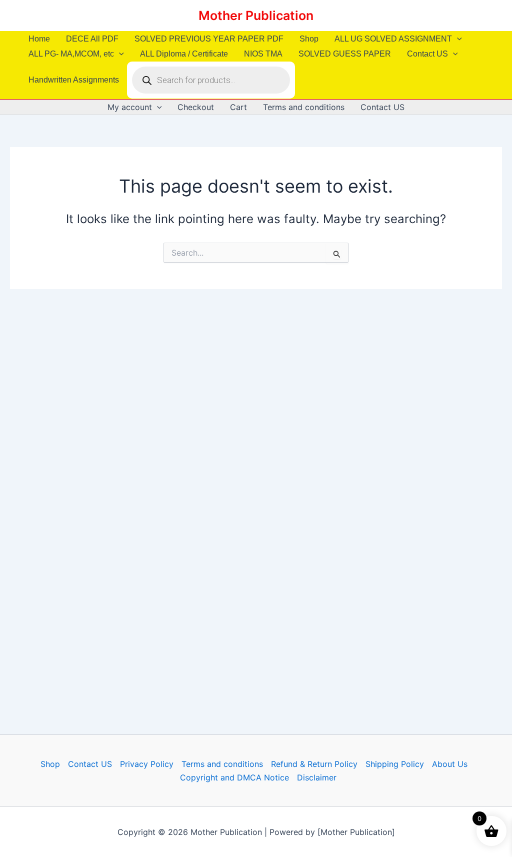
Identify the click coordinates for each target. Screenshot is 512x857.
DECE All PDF (92, 39)
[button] (457, 39)
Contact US (427, 54)
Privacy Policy (147, 764)
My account (130, 107)
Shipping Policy (395, 764)
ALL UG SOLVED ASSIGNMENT (393, 39)
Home (39, 39)
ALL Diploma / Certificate (184, 54)
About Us (450, 764)
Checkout (196, 107)
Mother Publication (256, 15)
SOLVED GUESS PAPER (344, 54)
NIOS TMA (263, 54)
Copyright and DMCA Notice (234, 777)
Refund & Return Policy (314, 764)
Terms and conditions (303, 107)
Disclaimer (316, 777)
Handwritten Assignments (73, 80)
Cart (238, 107)
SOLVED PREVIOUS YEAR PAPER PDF (209, 39)
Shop (309, 39)
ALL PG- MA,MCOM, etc (71, 54)
